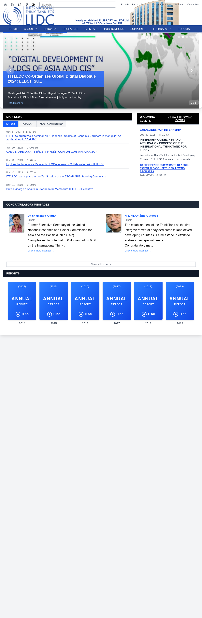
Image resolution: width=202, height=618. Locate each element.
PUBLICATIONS (114, 28)
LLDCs (48, 28)
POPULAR (27, 123)
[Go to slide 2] (182, 37)
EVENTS (89, 28)
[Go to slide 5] (194, 37)
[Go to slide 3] (186, 37)
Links (135, 4)
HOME (13, 28)
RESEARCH (70, 28)
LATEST (10, 123)
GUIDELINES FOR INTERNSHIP (160, 129)
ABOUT (29, 28)
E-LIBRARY (160, 28)
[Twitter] (19, 4)
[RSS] (12, 4)
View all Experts (101, 264)
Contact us (193, 4)
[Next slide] (192, 70)
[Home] (5, 4)
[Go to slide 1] (179, 37)
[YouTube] (33, 4)
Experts (125, 4)
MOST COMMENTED (51, 123)
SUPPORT (137, 28)
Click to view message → (41, 250)
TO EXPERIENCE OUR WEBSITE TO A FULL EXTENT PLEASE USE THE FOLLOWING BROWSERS (164, 168)
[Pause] (9, 39)
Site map (179, 4)
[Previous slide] (10, 70)
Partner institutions (162, 4)
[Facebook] (26, 4)
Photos (145, 4)
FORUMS (184, 28)
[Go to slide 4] (190, 37)
